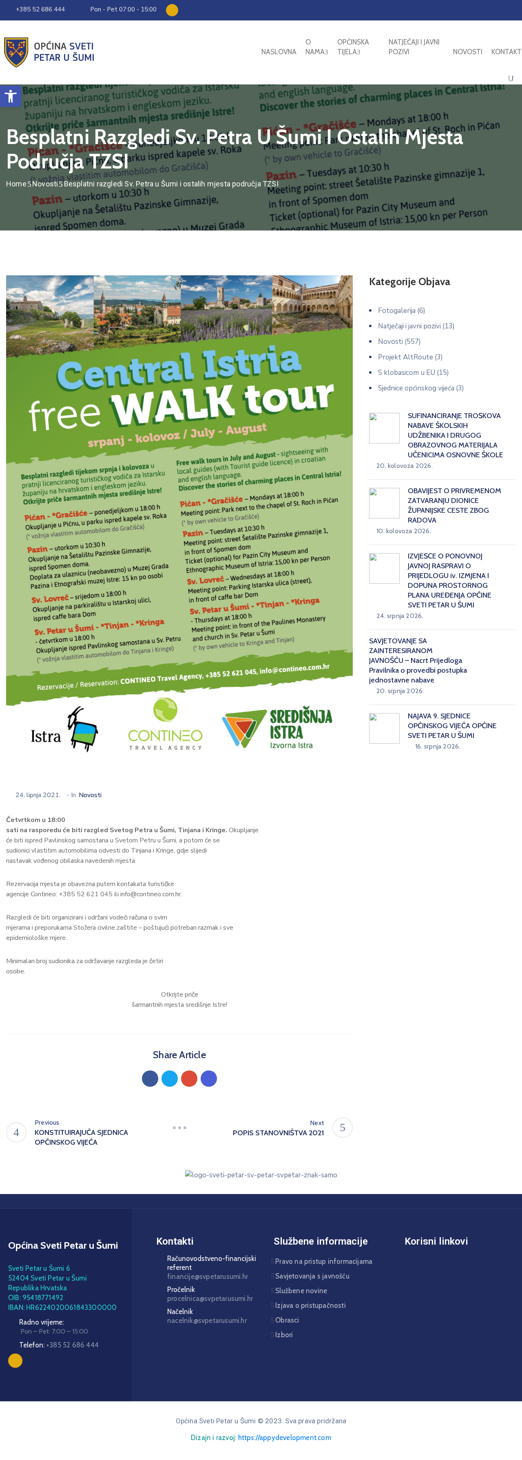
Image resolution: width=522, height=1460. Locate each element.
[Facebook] (150, 1078)
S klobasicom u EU (406, 372)
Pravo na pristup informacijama (323, 1261)
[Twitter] (169, 1078)
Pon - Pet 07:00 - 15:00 (123, 9)
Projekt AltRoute (405, 357)
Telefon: (59, 1345)
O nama (315, 47)
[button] (10, 96)
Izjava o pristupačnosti (310, 1305)
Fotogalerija (397, 310)
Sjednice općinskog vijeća (416, 388)
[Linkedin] (209, 1078)
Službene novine (301, 1291)
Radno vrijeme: (41, 1322)
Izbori (284, 1335)
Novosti (467, 52)
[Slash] (179, 1127)
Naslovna (278, 52)
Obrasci (287, 1320)
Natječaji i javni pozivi (414, 47)
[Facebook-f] (172, 10)
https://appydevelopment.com (284, 1437)
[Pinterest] (189, 1078)
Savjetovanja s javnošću (312, 1276)
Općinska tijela (353, 47)
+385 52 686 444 (40, 9)
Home (16, 183)
